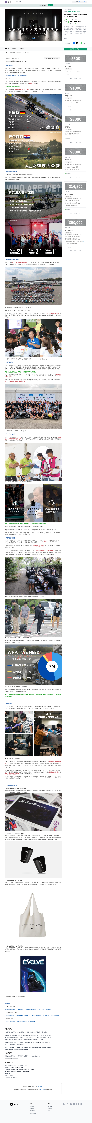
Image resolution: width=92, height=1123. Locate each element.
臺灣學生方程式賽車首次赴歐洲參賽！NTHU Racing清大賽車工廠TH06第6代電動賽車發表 (28, 1009)
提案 (20, 2)
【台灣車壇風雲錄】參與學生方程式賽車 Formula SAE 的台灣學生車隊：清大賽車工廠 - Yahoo (29, 1015)
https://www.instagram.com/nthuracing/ (18, 1071)
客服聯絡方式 (26, 52)
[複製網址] (84, 43)
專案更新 (14, 49)
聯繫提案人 (68, 43)
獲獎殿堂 (50, 1111)
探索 (17, 2)
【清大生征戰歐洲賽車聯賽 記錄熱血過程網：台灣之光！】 (20, 1021)
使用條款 (32, 1108)
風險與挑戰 (12, 52)
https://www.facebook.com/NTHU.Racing (22, 1069)
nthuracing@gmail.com (37, 1042)
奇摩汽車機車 (57, 1015)
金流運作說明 (33, 1113)
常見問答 (22, 49)
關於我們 (50, 1106)
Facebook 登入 (82, 1)
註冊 (77, 1)
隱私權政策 (32, 1111)
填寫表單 (42, 1089)
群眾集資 (69, 9)
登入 (74, 1)
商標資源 (50, 1108)
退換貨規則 (18, 52)
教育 (73, 9)
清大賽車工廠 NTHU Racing (73, 11)
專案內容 (7, 49)
